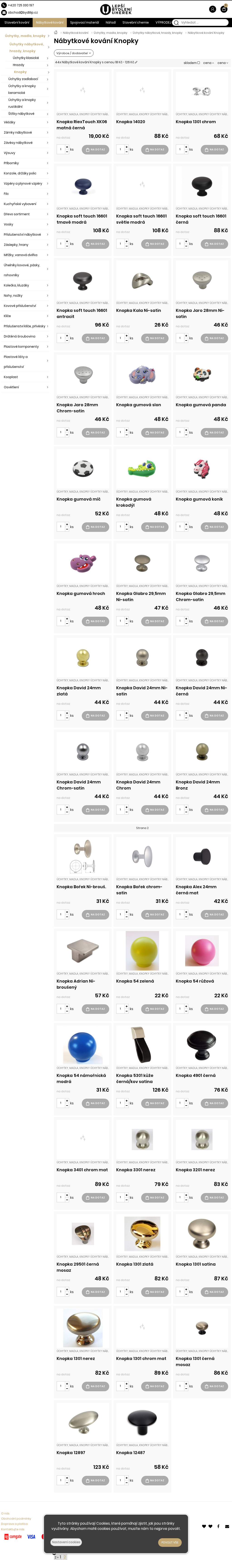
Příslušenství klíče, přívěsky (24, 326)
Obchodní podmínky (16, 1518)
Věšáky (9, 122)
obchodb (16, 12)
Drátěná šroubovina (19, 336)
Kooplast (11, 377)
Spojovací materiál (84, 22)
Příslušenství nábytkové (22, 234)
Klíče (7, 316)
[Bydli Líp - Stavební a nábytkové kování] (56, 33)
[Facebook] (219, 1526)
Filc (6, 193)
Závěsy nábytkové (18, 142)
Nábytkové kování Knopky (206, 33)
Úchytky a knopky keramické (22, 89)
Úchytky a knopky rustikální (22, 103)
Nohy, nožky (13, 295)
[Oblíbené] (204, 1526)
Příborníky (11, 163)
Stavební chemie (136, 22)
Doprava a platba (14, 1524)
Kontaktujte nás (12, 1529)
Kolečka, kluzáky (16, 285)
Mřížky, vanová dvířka (20, 255)
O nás (5, 1513)
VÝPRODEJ (163, 22)
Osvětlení (11, 387)
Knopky (20, 72)
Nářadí (111, 22)
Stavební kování (17, 22)
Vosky (8, 224)
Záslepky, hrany (16, 244)
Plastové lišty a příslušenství (16, 362)
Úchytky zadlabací (23, 79)
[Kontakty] (227, 1526)
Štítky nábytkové (21, 113)
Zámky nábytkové (18, 132)
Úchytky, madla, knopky (110, 33)
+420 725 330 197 (21, 5)
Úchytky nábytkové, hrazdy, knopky (157, 33)
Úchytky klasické (26, 58)
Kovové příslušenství (20, 305)
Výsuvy (9, 153)
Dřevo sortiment (17, 214)
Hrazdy (18, 65)
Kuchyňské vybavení (20, 204)
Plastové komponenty (21, 346)
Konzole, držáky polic (20, 173)
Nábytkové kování (75, 33)
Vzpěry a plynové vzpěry (23, 183)
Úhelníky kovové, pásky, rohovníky (22, 270)
